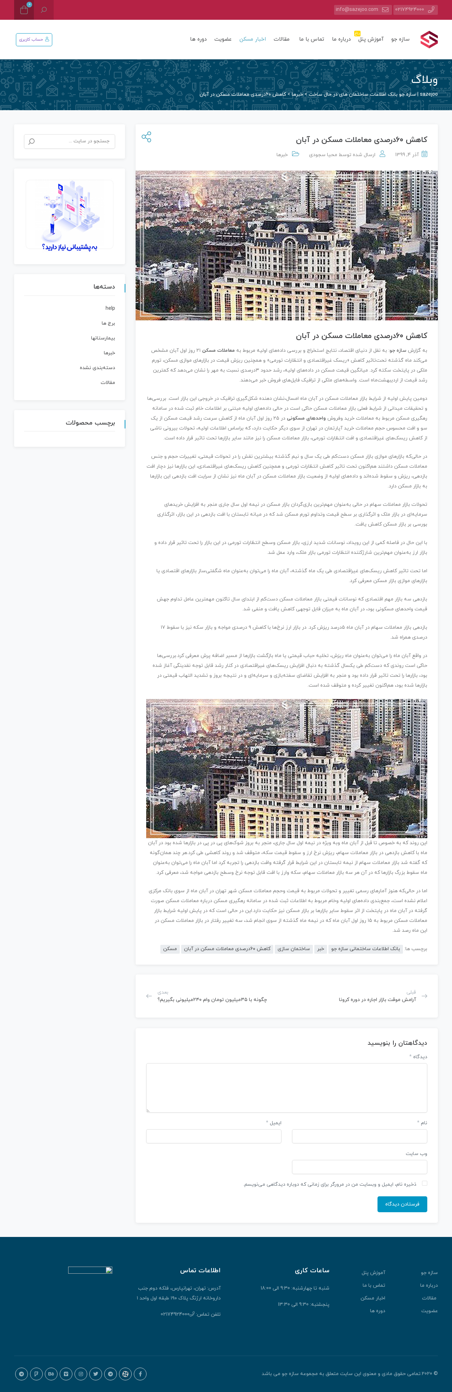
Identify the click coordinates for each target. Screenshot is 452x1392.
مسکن (170, 949)
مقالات (282, 39)
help (110, 308)
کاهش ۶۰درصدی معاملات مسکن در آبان (227, 949)
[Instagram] (81, 1374)
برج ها (108, 323)
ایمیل (273, 1123)
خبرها (282, 155)
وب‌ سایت (416, 1153)
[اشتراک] (145, 137)
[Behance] (51, 1374)
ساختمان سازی (294, 949)
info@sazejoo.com (357, 9)
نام (422, 1123)
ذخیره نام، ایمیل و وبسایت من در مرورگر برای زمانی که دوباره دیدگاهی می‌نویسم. (329, 1184)
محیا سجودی (323, 155)
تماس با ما (311, 39)
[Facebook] (140, 1374)
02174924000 (409, 9)
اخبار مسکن (252, 39)
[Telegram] (110, 1374)
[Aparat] (125, 1374)
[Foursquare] (36, 1374)
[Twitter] (95, 1374)
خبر (320, 949)
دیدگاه (418, 1057)
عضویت (223, 39)
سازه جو (400, 39)
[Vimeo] (66, 1374)
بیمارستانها (103, 338)
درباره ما (341, 39)
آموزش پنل (369, 37)
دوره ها (198, 39)
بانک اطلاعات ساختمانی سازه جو (365, 949)
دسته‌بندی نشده (97, 368)
